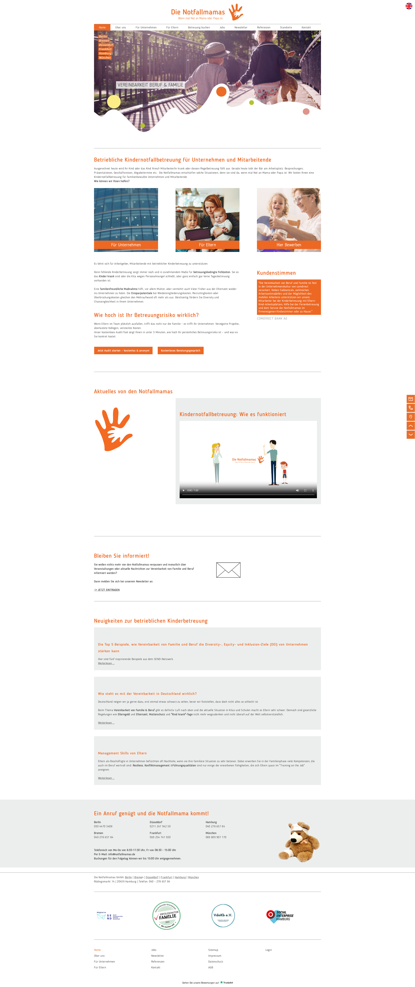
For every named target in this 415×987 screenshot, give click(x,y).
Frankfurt (166, 877)
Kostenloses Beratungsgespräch (180, 350)
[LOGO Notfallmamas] (207, 11)
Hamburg (180, 877)
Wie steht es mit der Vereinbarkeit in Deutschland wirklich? (147, 693)
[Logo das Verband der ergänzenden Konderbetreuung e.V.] (223, 915)
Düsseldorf (152, 877)
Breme (138, 877)
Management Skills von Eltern (122, 753)
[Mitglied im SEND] (109, 915)
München (193, 877)
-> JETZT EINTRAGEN (107, 590)
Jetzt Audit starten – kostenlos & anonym (123, 350)
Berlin (128, 877)
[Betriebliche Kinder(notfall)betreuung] (409, 6)
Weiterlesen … (106, 663)
